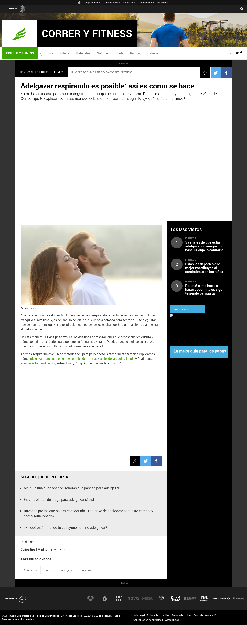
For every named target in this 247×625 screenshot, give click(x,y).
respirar (87, 570)
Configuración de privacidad (148, 619)
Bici (50, 53)
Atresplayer (221, 598)
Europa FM (190, 598)
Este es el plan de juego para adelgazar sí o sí (59, 499)
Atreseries (161, 598)
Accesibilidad (172, 619)
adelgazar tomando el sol (38, 363)
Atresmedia (15, 598)
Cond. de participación (205, 615)
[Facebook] (226, 72)
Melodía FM (204, 598)
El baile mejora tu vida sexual (152, 2)
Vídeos (64, 53)
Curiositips (30, 570)
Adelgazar (67, 570)
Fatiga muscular (92, 2)
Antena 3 (90, 598)
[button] (41, 53)
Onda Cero (176, 598)
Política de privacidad (158, 615)
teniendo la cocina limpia (117, 358)
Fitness (153, 53)
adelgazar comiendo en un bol (50, 358)
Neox (119, 598)
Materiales (83, 53)
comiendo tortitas (84, 358)
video (49, 570)
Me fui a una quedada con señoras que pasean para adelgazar (71, 488)
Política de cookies (181, 615)
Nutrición (103, 53)
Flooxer (238, 598)
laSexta (105, 598)
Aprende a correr (111, 2)
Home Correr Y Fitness (34, 72)
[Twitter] (216, 72)
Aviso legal (139, 615)
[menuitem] (50, 53)
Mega (147, 598)
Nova (133, 598)
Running (136, 53)
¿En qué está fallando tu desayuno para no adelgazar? (65, 527)
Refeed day (129, 2)
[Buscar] (242, 8)
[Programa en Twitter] (237, 52)
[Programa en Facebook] (241, 52)
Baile (120, 53)
